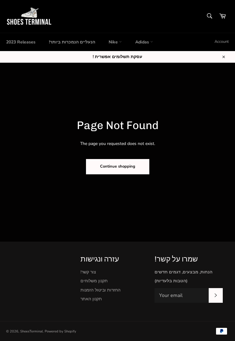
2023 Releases (20, 42)
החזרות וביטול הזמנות (100, 290)
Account (221, 41)
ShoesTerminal (31, 331)
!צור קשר (88, 272)
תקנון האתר (91, 299)
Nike (114, 42)
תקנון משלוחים (94, 281)
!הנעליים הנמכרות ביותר (72, 42)
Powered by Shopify (60, 331)
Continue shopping (117, 166)
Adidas (142, 42)
